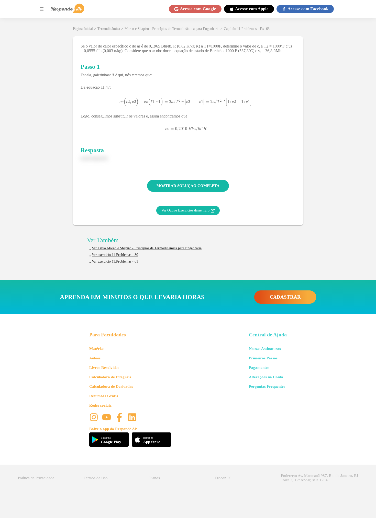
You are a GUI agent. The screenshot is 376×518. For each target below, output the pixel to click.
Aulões (95, 358)
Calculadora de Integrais (110, 377)
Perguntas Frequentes (267, 386)
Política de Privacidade (36, 478)
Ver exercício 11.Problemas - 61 (115, 261)
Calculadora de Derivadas (111, 386)
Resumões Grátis (103, 396)
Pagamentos (259, 368)
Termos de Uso (96, 478)
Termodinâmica (108, 29)
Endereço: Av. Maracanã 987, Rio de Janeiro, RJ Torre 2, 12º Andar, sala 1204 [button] (319, 478)
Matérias (96, 349)
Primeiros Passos (263, 358)
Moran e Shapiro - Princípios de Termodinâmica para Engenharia (172, 29)
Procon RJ (223, 478)
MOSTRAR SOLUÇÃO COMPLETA (188, 186)
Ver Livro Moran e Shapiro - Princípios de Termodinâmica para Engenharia (147, 248)
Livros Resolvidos (104, 368)
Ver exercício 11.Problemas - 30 (115, 255)
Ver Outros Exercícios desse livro (185, 210)
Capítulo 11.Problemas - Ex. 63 (247, 29)
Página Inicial (83, 29)
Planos (154, 478)
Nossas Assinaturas (265, 349)
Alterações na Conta (266, 377)
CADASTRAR (285, 297)
